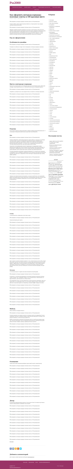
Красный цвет (58, 167)
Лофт (61, 167)
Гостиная (51, 43)
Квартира (51, 67)
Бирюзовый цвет (57, 163)
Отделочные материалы (54, 91)
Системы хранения (53, 108)
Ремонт (50, 104)
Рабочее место (52, 102)
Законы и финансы (53, 59)
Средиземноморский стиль (52, 180)
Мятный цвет (59, 170)
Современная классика (56, 177)
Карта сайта (25, 462)
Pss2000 (15, 2)
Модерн (55, 170)
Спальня (51, 110)
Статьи (50, 112)
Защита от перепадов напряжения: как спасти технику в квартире (56, 155)
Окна (50, 84)
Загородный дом (52, 57)
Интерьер (51, 63)
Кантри (56, 166)
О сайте (36, 462)
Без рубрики (51, 24)
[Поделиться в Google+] (18, 449)
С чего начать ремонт (56, 7)
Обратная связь (31, 462)
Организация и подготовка (54, 86)
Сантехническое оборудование (55, 107)
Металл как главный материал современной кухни (55, 145)
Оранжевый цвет (56, 171)
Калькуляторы (52, 65)
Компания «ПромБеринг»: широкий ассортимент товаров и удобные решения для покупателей (56, 151)
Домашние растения (53, 55)
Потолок (51, 97)
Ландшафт (51, 76)
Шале (62, 181)
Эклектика (50, 182)
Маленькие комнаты (53, 78)
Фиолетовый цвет (50, 181)
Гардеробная (52, 39)
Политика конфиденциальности (44, 462)
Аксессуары (51, 20)
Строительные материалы (54, 120)
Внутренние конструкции (54, 35)
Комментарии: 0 (19, 18)
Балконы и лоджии (53, 21)
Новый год (50, 171)
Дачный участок (52, 46)
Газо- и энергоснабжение (54, 38)
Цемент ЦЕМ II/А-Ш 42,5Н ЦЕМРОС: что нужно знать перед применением (56, 142)
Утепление (51, 128)
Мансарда (51, 79)
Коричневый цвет (53, 167)
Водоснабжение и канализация (55, 36)
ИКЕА (54, 166)
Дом (50, 54)
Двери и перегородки (53, 47)
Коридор (15, 18)
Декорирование (52, 49)
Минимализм (51, 170)
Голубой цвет (51, 164)
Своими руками (57, 174)
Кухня (50, 75)
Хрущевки (55, 181)
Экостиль (55, 182)
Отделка (51, 89)
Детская (51, 51)
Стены (50, 113)
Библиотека (51, 29)
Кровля (50, 71)
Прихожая (51, 100)
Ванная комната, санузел (54, 30)
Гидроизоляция (52, 41)
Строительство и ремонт (17, 7)
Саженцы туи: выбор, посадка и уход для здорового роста (55, 148)
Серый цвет (51, 176)
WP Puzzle (61, 465)
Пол (50, 94)
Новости (34, 7)
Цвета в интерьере (53, 131)
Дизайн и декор (27, 7)
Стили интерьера (52, 116)
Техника (51, 124)
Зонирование (50, 166)
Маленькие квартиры (55, 169)
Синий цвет (56, 176)
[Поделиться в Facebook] (11, 449)
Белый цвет (53, 163)
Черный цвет (59, 181)
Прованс (51, 172)
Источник (12, 441)
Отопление (51, 92)
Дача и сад (36, 9)
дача (53, 184)
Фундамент (51, 129)
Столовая (51, 118)
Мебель (50, 81)
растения (58, 184)
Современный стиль (53, 179)
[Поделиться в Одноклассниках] (16, 449)
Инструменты (52, 60)
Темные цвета (58, 180)
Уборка (50, 126)
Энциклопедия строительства (44, 7)
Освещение (51, 88)
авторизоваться (31, 457)
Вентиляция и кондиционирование (53, 33)
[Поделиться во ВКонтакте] (13, 449)
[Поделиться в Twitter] (21, 449)
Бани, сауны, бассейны (53, 23)
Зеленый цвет (58, 164)
